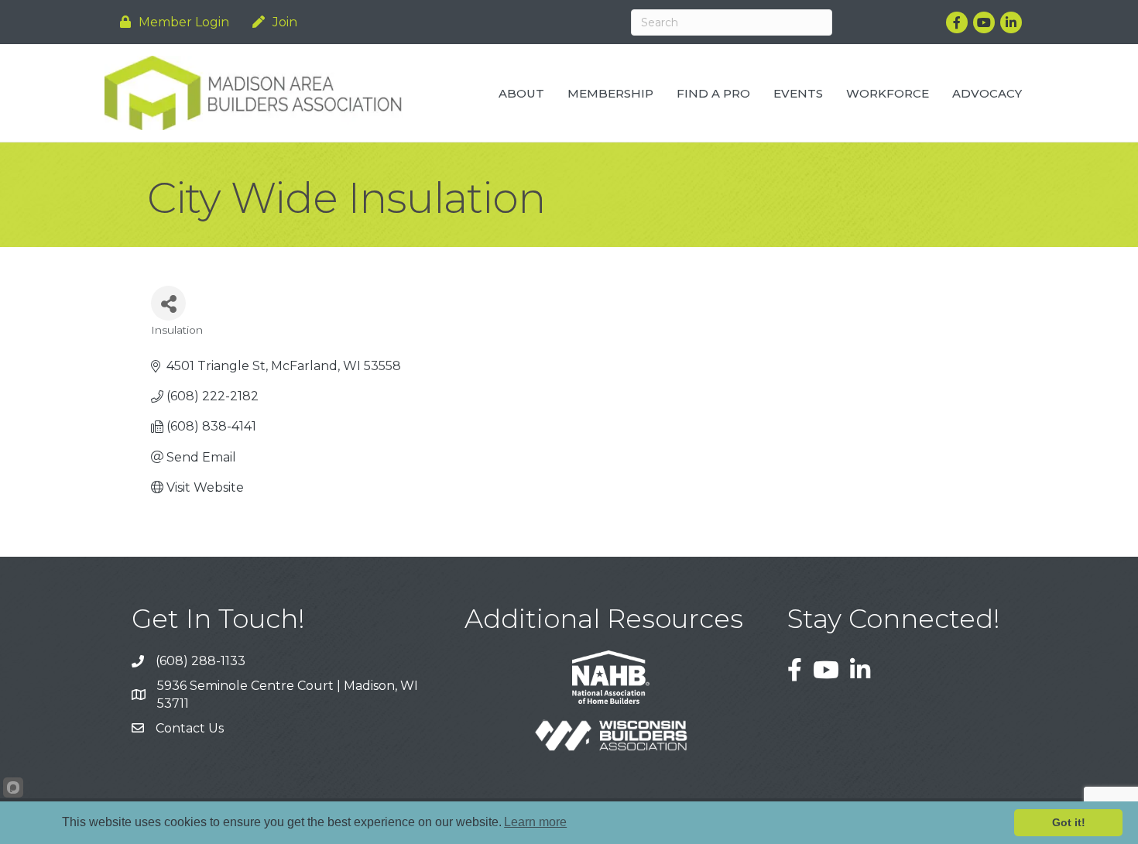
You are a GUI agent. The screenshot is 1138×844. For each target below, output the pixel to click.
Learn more (535, 822)
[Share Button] (168, 303)
